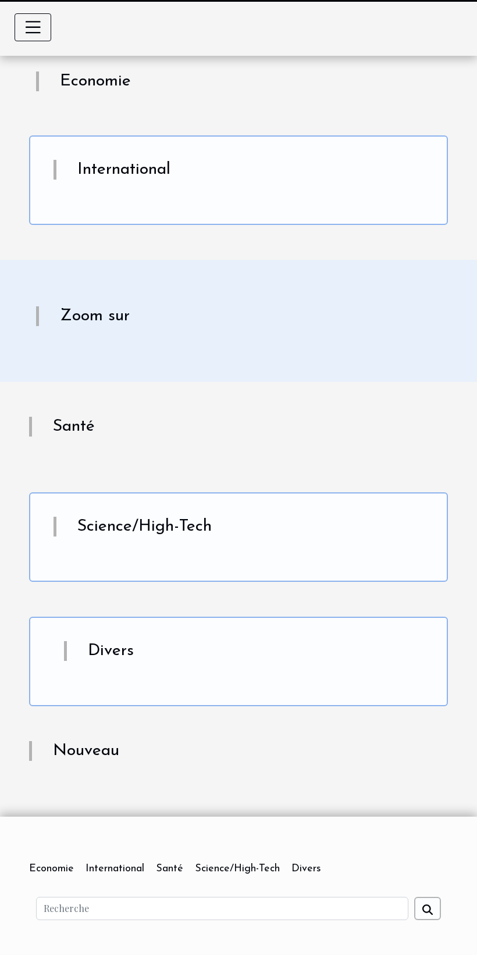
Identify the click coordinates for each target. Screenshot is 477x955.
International (115, 869)
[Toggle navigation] (33, 27)
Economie (51, 869)
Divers (306, 869)
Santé (169, 869)
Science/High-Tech (237, 869)
